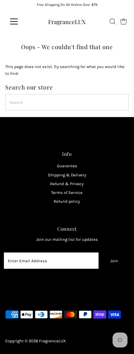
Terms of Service (67, 192)
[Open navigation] (20, 21)
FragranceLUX (67, 21)
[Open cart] (123, 21)
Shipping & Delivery (67, 174)
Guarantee (67, 165)
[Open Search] (112, 21)
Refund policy (67, 201)
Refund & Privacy (67, 183)
